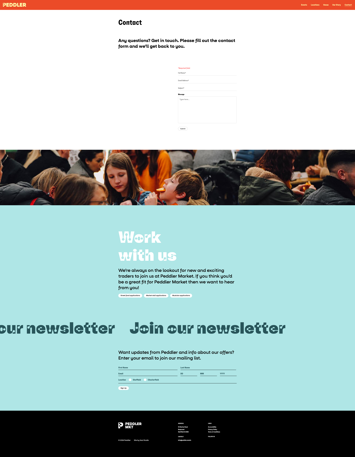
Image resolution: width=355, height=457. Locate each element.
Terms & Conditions (214, 432)
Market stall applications (156, 295)
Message (181, 94)
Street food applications (130, 295)
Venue (326, 4)
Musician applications (181, 295)
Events (304, 4)
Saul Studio (144, 440)
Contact (348, 4)
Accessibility (212, 427)
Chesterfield (153, 379)
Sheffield (137, 379)
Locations (315, 4)
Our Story (336, 4)
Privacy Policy (212, 429)
